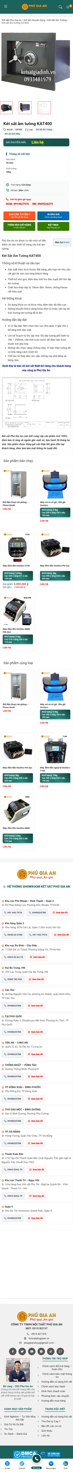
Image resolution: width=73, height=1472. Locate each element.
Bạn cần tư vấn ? (19, 215)
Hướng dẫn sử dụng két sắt (56, 1381)
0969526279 (45, 204)
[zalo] (60, 1351)
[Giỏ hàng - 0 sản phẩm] (67, 6)
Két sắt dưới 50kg (12, 134)
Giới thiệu (46, 1430)
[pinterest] (41, 1351)
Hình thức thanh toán (53, 1391)
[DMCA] (50, 1454)
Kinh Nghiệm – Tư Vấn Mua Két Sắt (19, 1418)
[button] (60, 7)
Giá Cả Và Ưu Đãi (14, 1424)
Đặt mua (53, 226)
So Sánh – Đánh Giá (15, 1433)
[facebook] (12, 1351)
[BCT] (25, 1455)
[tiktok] (50, 1351)
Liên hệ (45, 1435)
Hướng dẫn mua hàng (53, 1400)
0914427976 (21, 204)
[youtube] (31, 1351)
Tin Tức (8, 1429)
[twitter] (22, 1351)
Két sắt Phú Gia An (11, 20)
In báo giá (53, 215)
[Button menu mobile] (5, 7)
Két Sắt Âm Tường (57, 20)
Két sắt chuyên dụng (34, 20)
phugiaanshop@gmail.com (39, 1342)
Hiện (66, 242)
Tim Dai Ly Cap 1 (50, 1421)
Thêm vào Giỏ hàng (19, 226)
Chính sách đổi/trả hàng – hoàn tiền (57, 1368)
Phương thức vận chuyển (55, 1396)
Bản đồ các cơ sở (51, 1426)
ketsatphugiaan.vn (39, 1338)
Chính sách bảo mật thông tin (57, 1375)
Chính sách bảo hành (53, 1386)
